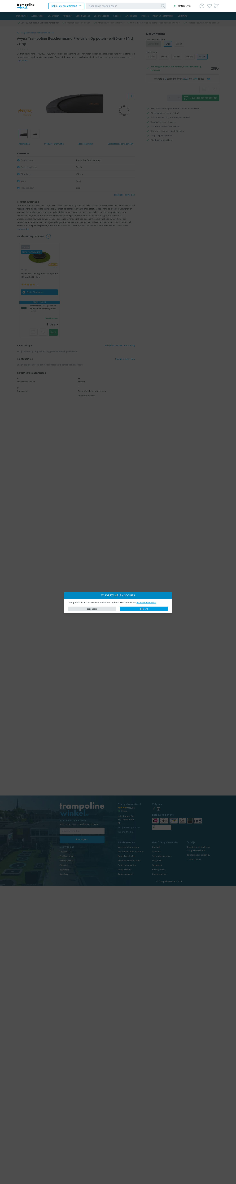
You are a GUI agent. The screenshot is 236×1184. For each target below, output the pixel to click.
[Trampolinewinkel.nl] (28, 6)
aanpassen (92, 608)
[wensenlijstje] (209, 6)
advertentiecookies (146, 602)
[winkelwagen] (216, 6)
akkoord (144, 608)
